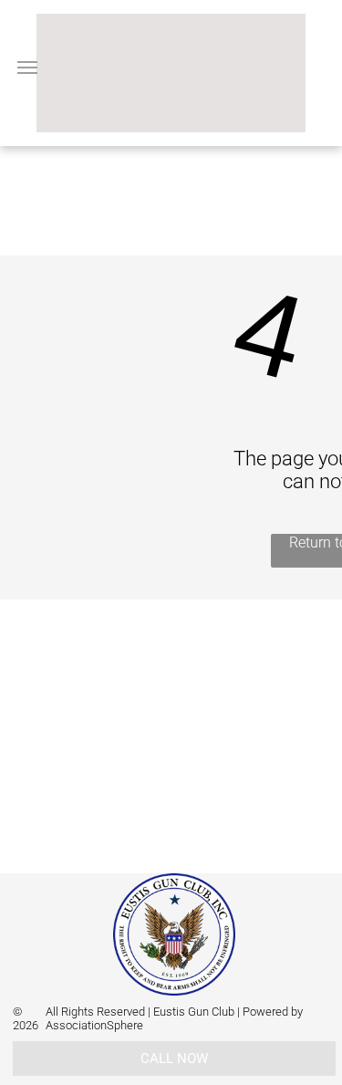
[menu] (27, 67)
